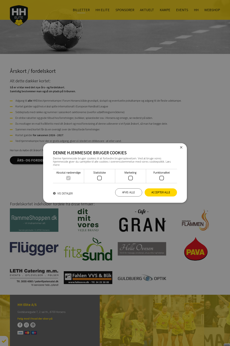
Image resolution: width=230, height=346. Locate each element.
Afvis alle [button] (128, 192)
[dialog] (115, 173)
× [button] (181, 147)
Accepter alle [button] (160, 192)
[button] (63, 193)
